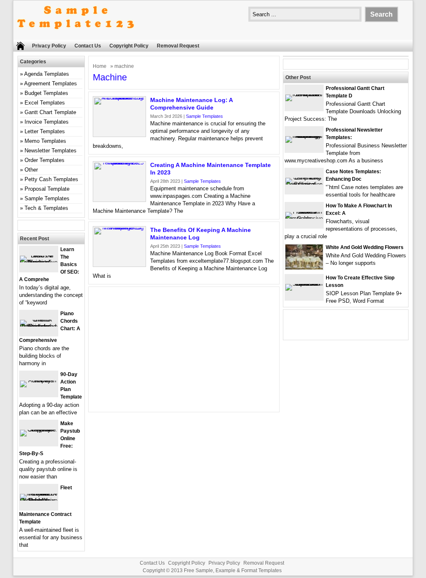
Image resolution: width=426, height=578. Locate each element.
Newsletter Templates (51, 150)
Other (31, 170)
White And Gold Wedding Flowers (365, 247)
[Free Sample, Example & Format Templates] (75, 36)
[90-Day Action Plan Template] (38, 380)
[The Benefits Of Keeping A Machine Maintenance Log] (119, 227)
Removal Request (178, 46)
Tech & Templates (46, 208)
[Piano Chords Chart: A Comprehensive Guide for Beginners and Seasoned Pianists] (38, 326)
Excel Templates (45, 103)
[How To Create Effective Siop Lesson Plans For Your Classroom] (304, 284)
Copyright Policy (129, 46)
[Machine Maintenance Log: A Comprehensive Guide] (119, 98)
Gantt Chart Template (50, 112)
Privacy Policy (49, 46)
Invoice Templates (47, 122)
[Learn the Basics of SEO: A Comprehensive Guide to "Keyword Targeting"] (38, 262)
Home (99, 66)
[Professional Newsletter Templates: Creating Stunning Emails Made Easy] (304, 136)
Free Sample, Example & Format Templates (233, 570)
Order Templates (44, 160)
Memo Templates (45, 141)
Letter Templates (45, 131)
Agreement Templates (50, 83)
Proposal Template (47, 189)
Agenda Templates (46, 74)
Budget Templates (46, 93)
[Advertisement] (184, 349)
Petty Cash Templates (51, 179)
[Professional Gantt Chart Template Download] (304, 94)
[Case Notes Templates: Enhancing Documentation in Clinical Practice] (304, 184)
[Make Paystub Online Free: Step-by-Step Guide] (38, 429)
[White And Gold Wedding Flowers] (304, 267)
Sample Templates (204, 116)
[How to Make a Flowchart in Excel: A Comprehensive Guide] (304, 218)
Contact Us (87, 46)
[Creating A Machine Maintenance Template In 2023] (119, 162)
